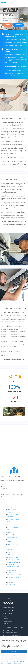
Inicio (5, 616)
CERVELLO (9, 521)
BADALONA (10, 507)
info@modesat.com (11, 632)
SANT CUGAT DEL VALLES (13, 561)
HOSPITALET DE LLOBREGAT (13, 531)
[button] (26, 638)
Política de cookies (8, 621)
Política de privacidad (8, 620)
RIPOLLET (9, 552)
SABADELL (9, 556)
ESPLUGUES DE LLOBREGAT (13, 527)
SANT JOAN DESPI (11, 564)
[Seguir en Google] (12, 610)
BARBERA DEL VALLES (12, 511)
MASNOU (9, 532)
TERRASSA (9, 579)
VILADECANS (10, 582)
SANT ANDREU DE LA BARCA (13, 557)
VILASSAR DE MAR (11, 586)
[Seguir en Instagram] (9, 610)
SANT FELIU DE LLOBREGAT (13, 562)
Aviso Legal (6, 623)
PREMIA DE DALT (11, 549)
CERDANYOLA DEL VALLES (13, 519)
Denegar (14, 655)
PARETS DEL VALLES (11, 542)
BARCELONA (10, 512)
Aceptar (14, 651)
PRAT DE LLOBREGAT (12, 544)
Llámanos (7, 24)
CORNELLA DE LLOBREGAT (13, 523)
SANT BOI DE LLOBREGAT (13, 559)
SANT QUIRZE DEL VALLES (13, 566)
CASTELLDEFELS (11, 518)
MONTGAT (9, 539)
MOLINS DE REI (10, 534)
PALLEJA (9, 541)
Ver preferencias (14, 658)
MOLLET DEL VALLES (12, 536)
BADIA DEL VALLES (11, 509)
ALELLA (9, 506)
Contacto (6, 618)
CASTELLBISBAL (10, 516)
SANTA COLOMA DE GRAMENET (14, 575)
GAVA (8, 529)
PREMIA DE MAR (11, 550)
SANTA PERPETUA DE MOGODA (14, 577)
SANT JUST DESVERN (11, 570)
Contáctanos (18, 24)
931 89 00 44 (9, 630)
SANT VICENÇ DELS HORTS (13, 572)
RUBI (8, 554)
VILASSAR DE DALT (11, 584)
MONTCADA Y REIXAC (12, 537)
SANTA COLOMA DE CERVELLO (14, 574)
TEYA (8, 581)
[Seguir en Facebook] (4, 610)
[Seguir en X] (7, 610)
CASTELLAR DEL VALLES (12, 514)
